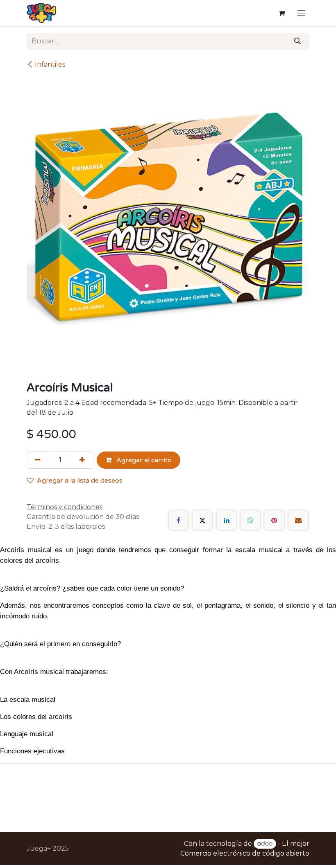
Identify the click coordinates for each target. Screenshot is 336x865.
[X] (202, 520)
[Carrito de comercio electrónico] (281, 13)
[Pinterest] (274, 520)
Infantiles (50, 64)
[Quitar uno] (38, 460)
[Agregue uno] (82, 460)
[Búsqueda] (297, 41)
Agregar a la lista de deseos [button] (80, 480)
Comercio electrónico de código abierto (244, 853)
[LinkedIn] (226, 520)
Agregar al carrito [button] (143, 460)
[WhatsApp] (250, 520)
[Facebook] (178, 520)
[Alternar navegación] (301, 13)
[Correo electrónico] (298, 520)
